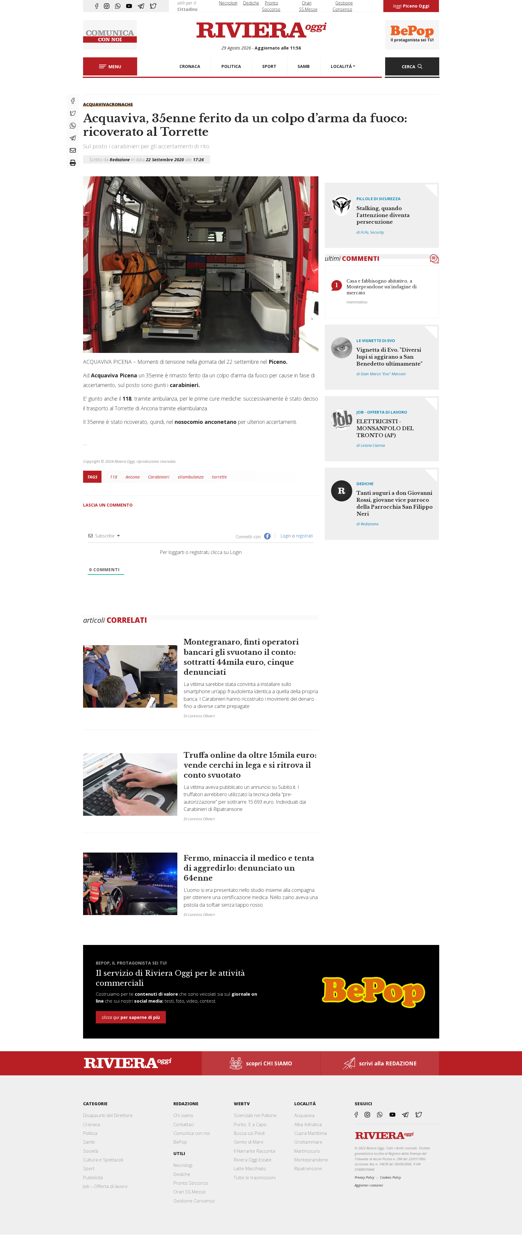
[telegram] (141, 6)
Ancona (133, 477)
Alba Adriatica (308, 1124)
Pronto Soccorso (190, 1183)
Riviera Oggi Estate (253, 1160)
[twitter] (153, 6)
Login (285, 536)
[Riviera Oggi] (261, 30)
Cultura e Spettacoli (103, 1160)
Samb (89, 1142)
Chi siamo (183, 1115)
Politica (90, 1133)
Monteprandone (311, 1160)
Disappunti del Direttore (108, 1115)
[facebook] (96, 6)
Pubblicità (93, 1177)
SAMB (304, 66)
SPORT (269, 66)
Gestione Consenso (194, 1201)
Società (90, 1151)
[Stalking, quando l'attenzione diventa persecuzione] (382, 215)
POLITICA (231, 66)
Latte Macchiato (250, 1168)
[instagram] (106, 6)
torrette (219, 477)
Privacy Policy (364, 1177)
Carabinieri (158, 477)
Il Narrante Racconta (254, 1151)
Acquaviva (96, 104)
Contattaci (183, 1124)
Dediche (251, 3)
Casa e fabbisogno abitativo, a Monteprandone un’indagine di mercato (381, 287)
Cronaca (91, 1124)
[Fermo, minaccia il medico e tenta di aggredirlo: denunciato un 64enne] (200, 880)
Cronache (121, 104)
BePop (180, 1142)
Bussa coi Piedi (249, 1133)
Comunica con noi (191, 1133)
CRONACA (189, 66)
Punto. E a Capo (250, 1124)
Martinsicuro (307, 1151)
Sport (89, 1168)
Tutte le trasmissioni (255, 1177)
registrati (304, 536)
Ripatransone (308, 1168)
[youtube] (129, 6)
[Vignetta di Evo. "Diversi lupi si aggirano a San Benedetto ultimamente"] (382, 357)
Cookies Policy (390, 1177)
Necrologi (228, 3)
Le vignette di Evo (375, 340)
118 (113, 477)
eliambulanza (191, 477)
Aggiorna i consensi (369, 1185)
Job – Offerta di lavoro (105, 1186)
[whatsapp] (118, 6)
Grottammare (308, 1142)
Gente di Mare (248, 1142)
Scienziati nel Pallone (255, 1115)
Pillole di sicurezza (378, 198)
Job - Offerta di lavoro (381, 412)
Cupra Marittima (310, 1133)
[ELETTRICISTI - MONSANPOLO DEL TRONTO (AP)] (382, 428)
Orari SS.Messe (189, 1192)
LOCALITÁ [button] (341, 66)
